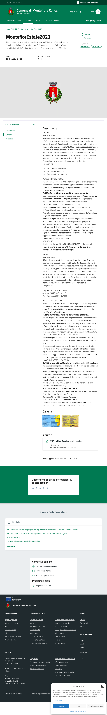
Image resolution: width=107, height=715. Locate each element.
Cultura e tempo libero (37, 640)
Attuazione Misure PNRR (13, 693)
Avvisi (82, 626)
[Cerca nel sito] (98, 11)
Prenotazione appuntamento (40, 662)
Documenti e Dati (11, 640)
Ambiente (33, 623)
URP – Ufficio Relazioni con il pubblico (66, 441)
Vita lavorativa (60, 643)
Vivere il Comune (52, 20)
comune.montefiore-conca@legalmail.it (12, 679)
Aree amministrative (12, 623)
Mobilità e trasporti (61, 626)
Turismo (57, 640)
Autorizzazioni (34, 633)
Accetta (61, 706)
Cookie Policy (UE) (61, 665)
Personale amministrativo (13, 636)
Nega (78, 706)
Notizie (82, 619)
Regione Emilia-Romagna (14, 2)
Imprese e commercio (62, 623)
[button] (103, 686)
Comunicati (84, 623)
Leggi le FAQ (34, 658)
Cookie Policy (73, 711)
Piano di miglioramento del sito (42, 693)
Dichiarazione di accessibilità (64, 672)
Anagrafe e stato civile (37, 626)
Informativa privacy (61, 662)
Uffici (6, 626)
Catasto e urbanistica (37, 636)
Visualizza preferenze (96, 706)
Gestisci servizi (58, 700)
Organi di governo (11, 619)
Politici (7, 633)
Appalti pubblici (35, 629)
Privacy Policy (82, 711)
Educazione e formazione (38, 643)
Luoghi (82, 640)
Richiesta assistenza (37, 669)
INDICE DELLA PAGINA (12, 124)
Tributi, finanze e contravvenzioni (60, 635)
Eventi (82, 644)
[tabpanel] (53, 535)
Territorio (83, 647)
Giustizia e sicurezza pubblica (65, 619)
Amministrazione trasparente (65, 658)
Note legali (58, 669)
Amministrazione (14, 20)
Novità (28, 20)
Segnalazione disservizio (38, 665)
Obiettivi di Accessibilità (63, 675)
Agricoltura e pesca (36, 619)
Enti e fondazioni (10, 629)
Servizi (38, 20)
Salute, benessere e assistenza (65, 629)
